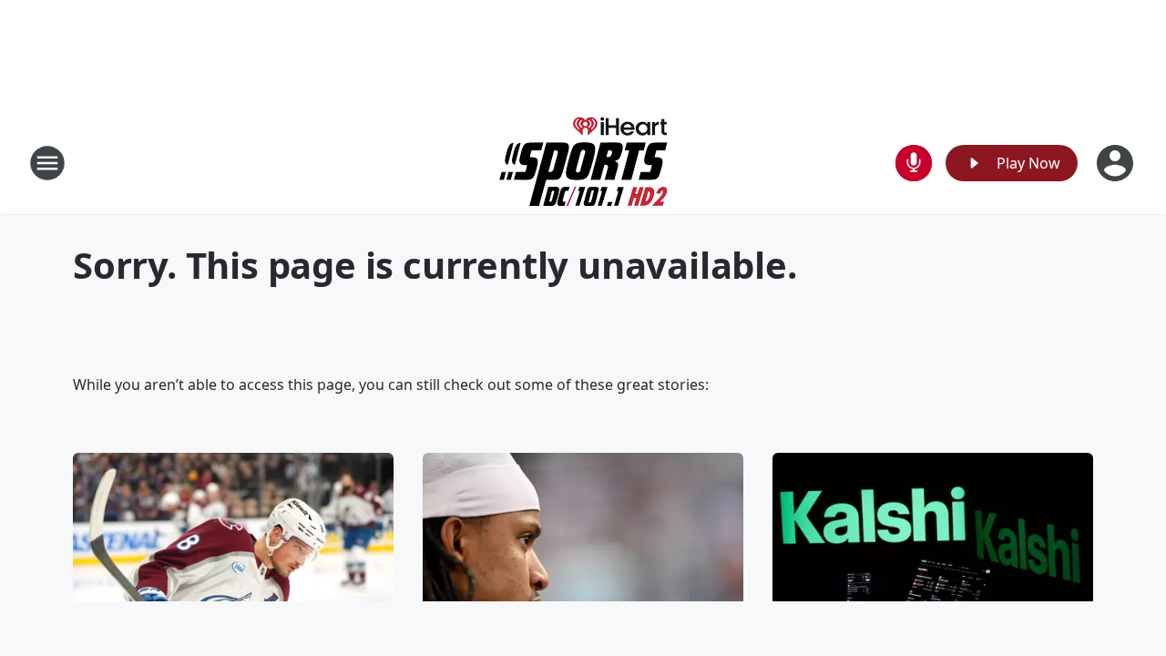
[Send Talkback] (913, 163)
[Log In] (1117, 163)
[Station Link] (583, 162)
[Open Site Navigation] (47, 163)
